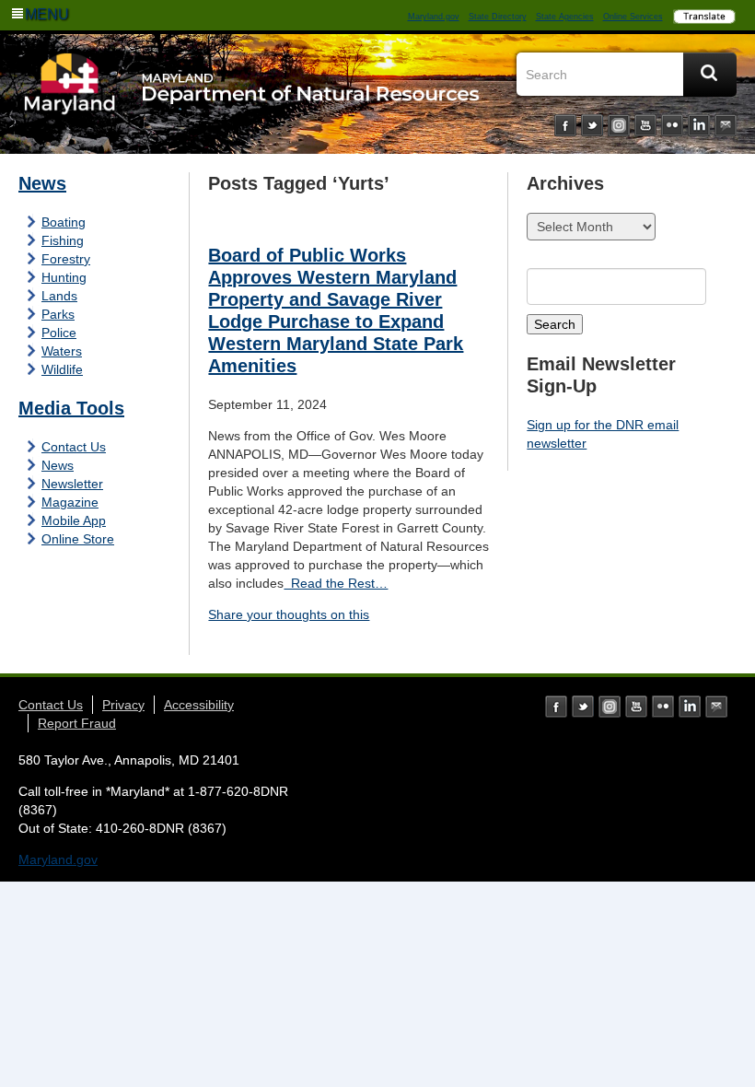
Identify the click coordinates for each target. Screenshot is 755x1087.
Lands (59, 295)
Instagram (619, 125)
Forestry (65, 258)
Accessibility (199, 704)
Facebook (565, 125)
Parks (58, 314)
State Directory (498, 16)
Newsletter (72, 483)
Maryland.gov (433, 16)
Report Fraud (77, 723)
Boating (63, 222)
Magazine (70, 502)
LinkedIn (699, 125)
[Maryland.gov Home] (70, 99)
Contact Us (73, 446)
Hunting (64, 277)
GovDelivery (725, 125)
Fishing (62, 240)
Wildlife (62, 369)
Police (58, 332)
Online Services (633, 16)
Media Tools (71, 408)
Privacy (123, 704)
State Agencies (565, 16)
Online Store (77, 539)
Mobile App (73, 520)
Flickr (672, 125)
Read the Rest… (336, 583)
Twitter (592, 125)
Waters (61, 351)
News (42, 183)
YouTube (645, 125)
